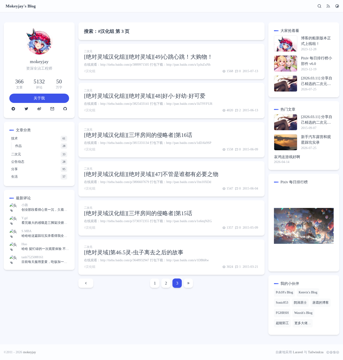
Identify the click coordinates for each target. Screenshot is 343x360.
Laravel (298, 352)
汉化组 (90, 71)
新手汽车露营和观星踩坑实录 (316, 139)
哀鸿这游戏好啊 (287, 157)
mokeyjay (29, 352)
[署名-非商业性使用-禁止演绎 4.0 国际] (331, 352)
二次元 (88, 51)
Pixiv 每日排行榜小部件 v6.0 (316, 61)
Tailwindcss (315, 352)
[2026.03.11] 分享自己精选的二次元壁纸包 (316, 81)
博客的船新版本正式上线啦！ (316, 41)
